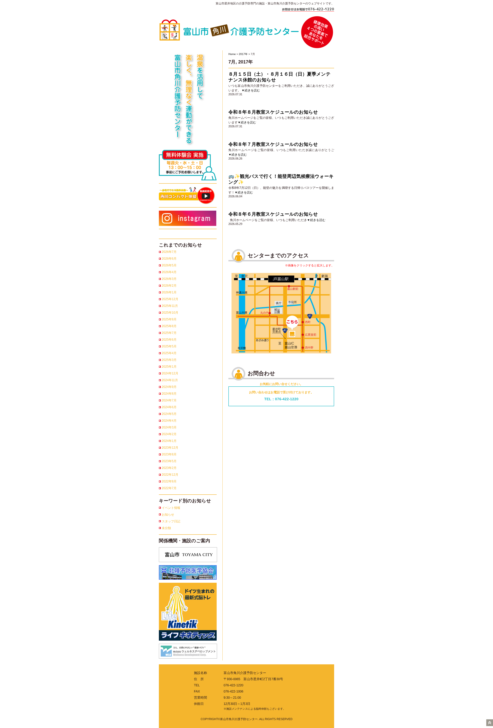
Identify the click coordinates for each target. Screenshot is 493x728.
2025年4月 (169, 353)
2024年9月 (169, 386)
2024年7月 (169, 400)
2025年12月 (170, 299)
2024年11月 (170, 380)
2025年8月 (169, 326)
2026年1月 (169, 292)
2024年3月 (169, 427)
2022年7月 (169, 488)
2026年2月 (169, 285)
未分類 (166, 528)
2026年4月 (169, 272)
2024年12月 (170, 373)
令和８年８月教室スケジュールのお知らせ (273, 112)
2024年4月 (169, 420)
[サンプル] (281, 313)
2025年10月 (170, 312)
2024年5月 (169, 414)
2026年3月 (169, 278)
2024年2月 (169, 434)
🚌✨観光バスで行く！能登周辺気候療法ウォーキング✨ (281, 179)
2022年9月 (169, 481)
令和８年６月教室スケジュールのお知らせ (273, 214)
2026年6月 (169, 258)
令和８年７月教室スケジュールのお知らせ (273, 144)
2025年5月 (169, 346)
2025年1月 (169, 366)
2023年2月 (169, 468)
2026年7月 (169, 251)
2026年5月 (169, 265)
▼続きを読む (250, 90)
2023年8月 (169, 454)
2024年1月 (169, 441)
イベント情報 (171, 507)
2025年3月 (169, 359)
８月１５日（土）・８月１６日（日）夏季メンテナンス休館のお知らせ (279, 76)
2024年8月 (169, 393)
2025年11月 (170, 305)
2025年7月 (169, 332)
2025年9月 (169, 319)
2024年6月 (169, 407)
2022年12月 (170, 474)
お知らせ (168, 514)
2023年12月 (170, 447)
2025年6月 (169, 339)
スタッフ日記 (171, 521)
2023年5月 (169, 461)
